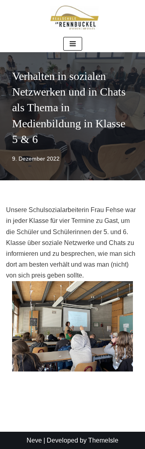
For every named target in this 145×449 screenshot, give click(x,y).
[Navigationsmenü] (72, 44)
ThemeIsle (103, 440)
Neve (34, 440)
